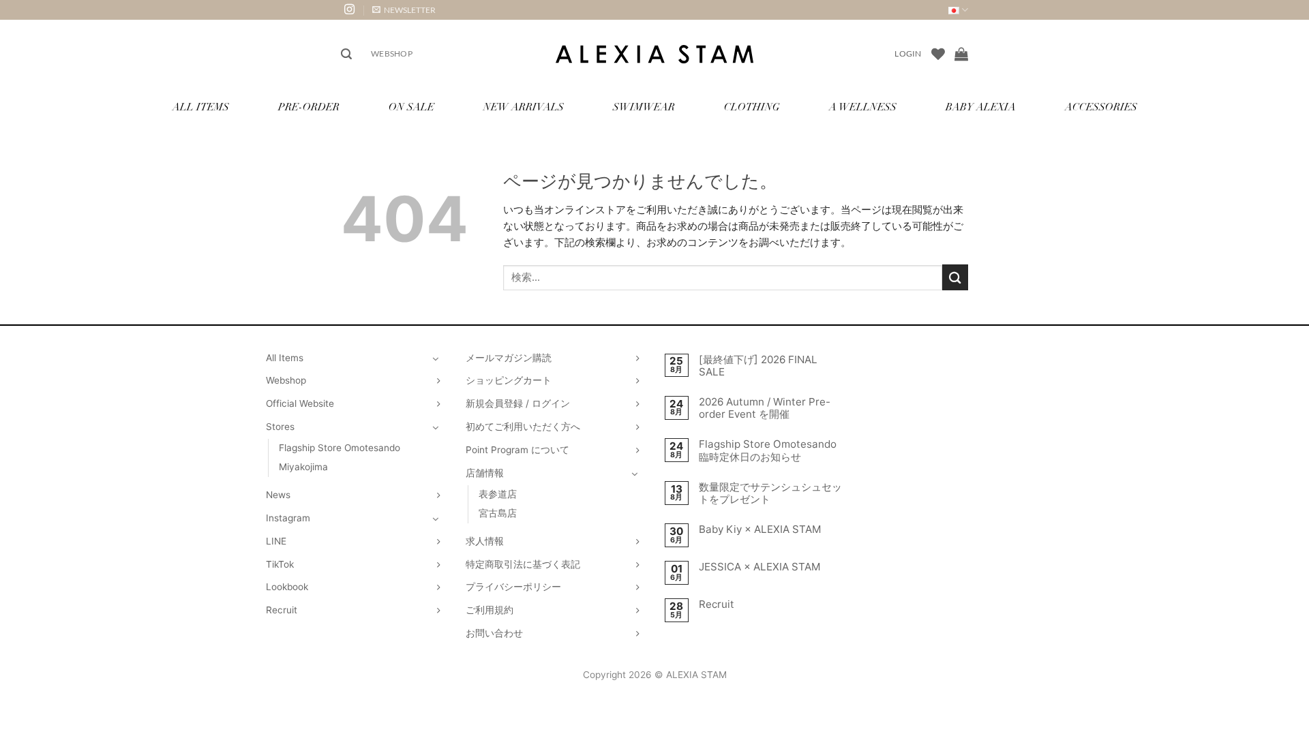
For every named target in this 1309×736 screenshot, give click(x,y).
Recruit (281, 609)
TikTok (280, 564)
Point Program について (517, 449)
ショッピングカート (509, 380)
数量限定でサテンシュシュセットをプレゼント (770, 493)
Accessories (1101, 108)
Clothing (752, 108)
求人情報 (485, 541)
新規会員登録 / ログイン (518, 403)
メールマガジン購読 (509, 357)
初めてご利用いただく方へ (523, 426)
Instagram (288, 517)
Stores (280, 426)
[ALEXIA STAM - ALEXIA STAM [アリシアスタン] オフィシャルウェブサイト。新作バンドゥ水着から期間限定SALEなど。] (654, 54)
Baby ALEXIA (981, 108)
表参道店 (498, 494)
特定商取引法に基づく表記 (523, 564)
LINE (276, 541)
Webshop (391, 53)
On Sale (411, 108)
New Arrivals (523, 108)
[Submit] (955, 277)
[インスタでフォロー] (349, 10)
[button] (404, 9)
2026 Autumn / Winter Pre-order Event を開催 (764, 408)
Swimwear (644, 108)
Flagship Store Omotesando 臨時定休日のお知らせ (768, 450)
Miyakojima (303, 466)
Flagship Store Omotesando (339, 447)
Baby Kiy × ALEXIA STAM (760, 529)
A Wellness (863, 108)
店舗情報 (485, 472)
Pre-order (309, 108)
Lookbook (287, 586)
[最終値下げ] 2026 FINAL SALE (758, 366)
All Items (200, 108)
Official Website (300, 403)
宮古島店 (498, 513)
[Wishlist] (938, 54)
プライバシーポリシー (513, 586)
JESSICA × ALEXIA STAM (760, 567)
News (278, 494)
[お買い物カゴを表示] (961, 54)
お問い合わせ (494, 633)
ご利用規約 (489, 609)
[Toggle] (435, 358)
